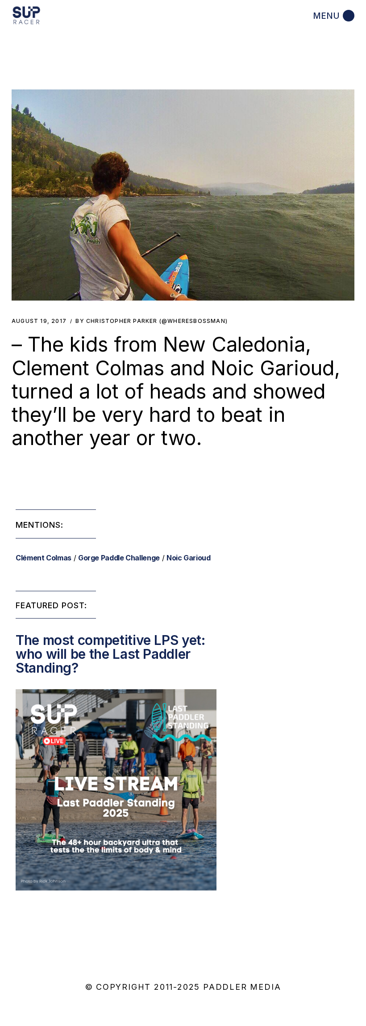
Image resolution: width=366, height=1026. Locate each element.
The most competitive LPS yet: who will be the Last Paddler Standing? (110, 654)
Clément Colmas (43, 557)
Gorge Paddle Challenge (119, 557)
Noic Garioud (188, 557)
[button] (183, 195)
